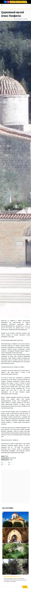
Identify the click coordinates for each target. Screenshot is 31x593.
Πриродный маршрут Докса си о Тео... (12, 576)
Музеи (8, 19)
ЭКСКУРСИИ (3, 19)
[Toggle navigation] (28, 6)
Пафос (11, 19)
